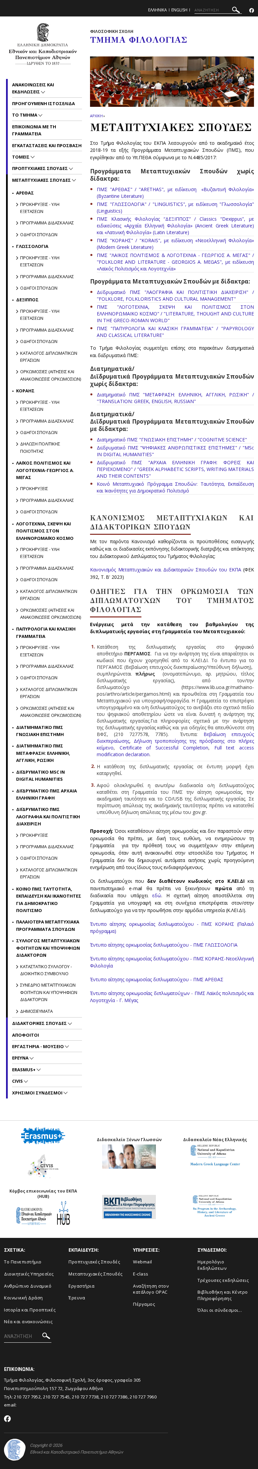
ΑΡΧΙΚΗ (96, 115)
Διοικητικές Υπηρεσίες (29, 1274)
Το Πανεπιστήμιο (23, 1262)
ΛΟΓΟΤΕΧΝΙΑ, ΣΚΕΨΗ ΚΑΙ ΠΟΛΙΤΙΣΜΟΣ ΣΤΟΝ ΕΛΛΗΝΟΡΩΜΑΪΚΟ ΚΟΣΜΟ (45, 531)
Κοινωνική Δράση (23, 1298)
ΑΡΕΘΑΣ (25, 193)
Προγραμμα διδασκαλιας (47, 223)
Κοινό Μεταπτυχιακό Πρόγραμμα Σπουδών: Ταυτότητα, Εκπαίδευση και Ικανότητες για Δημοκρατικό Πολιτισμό (175, 487)
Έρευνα (77, 1298)
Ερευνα (21, 1058)
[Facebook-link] (251, 10)
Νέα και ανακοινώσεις (28, 1322)
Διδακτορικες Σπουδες (40, 1023)
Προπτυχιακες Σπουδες (40, 168)
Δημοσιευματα (36, 1011)
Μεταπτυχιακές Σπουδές (96, 1274)
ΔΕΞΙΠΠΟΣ (27, 300)
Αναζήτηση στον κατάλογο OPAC (151, 1289)
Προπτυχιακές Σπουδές (94, 1262)
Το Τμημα (25, 115)
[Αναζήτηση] (236, 10)
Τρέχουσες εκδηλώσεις (223, 1280)
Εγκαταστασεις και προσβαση (47, 145)
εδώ (156, 895)
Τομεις (21, 157)
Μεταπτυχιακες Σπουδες (42, 180)
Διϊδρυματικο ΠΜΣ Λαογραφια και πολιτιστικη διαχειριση (48, 816)
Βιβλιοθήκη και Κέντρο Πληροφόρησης (223, 1295)
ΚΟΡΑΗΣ (25, 391)
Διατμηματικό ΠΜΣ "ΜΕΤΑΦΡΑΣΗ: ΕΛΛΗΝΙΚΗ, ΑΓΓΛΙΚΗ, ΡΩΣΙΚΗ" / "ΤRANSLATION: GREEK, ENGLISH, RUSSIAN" (175, 397)
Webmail (142, 1262)
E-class (140, 1274)
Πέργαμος (144, 1304)
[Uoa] (15, 1450)
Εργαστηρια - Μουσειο (38, 1046)
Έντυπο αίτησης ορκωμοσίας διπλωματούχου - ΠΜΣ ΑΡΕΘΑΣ (156, 979)
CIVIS (18, 1081)
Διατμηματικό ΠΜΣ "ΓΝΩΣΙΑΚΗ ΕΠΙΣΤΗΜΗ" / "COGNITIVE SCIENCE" (172, 439)
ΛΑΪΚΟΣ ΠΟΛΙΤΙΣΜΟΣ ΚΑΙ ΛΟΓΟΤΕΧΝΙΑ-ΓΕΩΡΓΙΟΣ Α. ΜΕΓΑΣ (45, 470)
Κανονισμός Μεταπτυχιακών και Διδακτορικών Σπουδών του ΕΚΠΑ (166, 569)
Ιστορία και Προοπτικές (29, 1310)
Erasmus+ (24, 1070)
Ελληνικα (157, 10)
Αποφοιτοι (25, 1035)
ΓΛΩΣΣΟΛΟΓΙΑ (32, 246)
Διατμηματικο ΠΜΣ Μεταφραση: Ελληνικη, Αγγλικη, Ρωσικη (43, 753)
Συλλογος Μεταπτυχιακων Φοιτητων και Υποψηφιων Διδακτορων (48, 948)
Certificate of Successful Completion (164, 747)
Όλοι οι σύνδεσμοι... (220, 1310)
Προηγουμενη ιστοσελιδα (43, 103)
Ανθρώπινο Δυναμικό (27, 1286)
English (179, 10)
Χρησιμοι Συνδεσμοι (37, 1093)
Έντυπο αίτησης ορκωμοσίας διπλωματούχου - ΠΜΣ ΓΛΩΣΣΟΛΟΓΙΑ (163, 945)
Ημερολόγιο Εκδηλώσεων (212, 1265)
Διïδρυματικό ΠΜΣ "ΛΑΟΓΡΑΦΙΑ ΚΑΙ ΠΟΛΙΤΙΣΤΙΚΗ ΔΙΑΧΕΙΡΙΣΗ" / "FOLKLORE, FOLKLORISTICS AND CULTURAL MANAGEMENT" (175, 295)
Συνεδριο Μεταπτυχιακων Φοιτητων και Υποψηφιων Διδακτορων (48, 992)
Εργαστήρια (81, 1286)
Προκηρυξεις (34, 488)
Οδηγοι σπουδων (38, 234)
